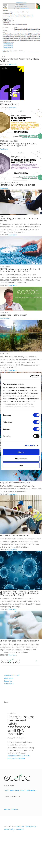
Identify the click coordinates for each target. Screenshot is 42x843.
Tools (6, 790)
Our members (31, 790)
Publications (14, 790)
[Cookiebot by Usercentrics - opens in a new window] (29, 376)
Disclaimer (20, 826)
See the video (5, 318)
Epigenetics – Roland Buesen (13, 315)
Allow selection (21, 459)
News (22, 790)
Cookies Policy (9, 829)
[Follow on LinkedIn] (11, 801)
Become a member (11, 809)
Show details (30, 445)
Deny (21, 465)
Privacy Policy (31, 826)
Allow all (21, 452)
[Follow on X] (6, 801)
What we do (8, 678)
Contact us (20, 829)
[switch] (36, 422)
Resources (8, 681)
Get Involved (9, 684)
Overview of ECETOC (11, 675)
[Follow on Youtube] (16, 801)
